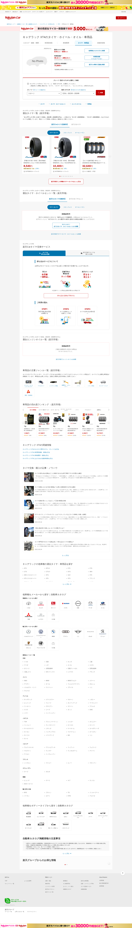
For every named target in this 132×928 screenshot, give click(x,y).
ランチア (48, 750)
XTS (69, 578)
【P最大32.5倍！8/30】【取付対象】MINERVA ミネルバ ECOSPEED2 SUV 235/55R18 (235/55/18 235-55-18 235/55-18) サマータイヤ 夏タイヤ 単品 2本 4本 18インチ (65, 162)
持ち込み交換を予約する (66, 295)
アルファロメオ (29, 747)
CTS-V (48, 571)
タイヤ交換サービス (86, 886)
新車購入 (65, 881)
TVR (25, 721)
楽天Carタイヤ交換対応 (59, 124)
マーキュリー (94, 703)
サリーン (70, 706)
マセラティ (27, 750)
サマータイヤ (54, 132)
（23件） (37, 168)
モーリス (26, 735)
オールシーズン (80, 132)
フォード (48, 703)
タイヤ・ (83, 43)
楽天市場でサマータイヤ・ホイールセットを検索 (66, 234)
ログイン (122, 18)
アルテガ (26, 690)
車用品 (89, 104)
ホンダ (70, 661)
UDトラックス (50, 672)
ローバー (92, 725)
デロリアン (49, 706)
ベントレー (27, 725)
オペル (48, 684)
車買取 (48, 43)
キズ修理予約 (66, 883)
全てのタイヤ (76, 124)
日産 (47, 661)
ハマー (26, 713)
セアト (48, 796)
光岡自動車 (49, 668)
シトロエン (27, 763)
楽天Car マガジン (49, 889)
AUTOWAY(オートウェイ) (32, 171)
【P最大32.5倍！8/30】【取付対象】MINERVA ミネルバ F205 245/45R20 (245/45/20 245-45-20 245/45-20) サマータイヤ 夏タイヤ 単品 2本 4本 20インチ (36, 162)
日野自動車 (93, 668)
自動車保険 (84, 889)
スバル (70, 665)
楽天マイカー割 (49, 892)
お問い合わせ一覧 (19, 911)
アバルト (26, 754)
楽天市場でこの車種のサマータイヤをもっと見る (66, 181)
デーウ (48, 780)
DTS (69, 571)
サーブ (26, 771)
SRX (91, 571)
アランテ (92, 578)
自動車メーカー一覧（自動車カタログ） (27, 24)
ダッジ (70, 709)
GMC (91, 709)
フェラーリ (93, 747)
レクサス (70, 672)
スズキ (92, 665)
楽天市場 (123, 11)
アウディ (26, 684)
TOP (6, 881)
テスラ (26, 709)
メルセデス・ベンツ (30, 687)
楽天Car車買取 (85, 881)
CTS (25, 571)
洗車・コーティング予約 (87, 883)
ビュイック (27, 703)
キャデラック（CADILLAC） (47, 24)
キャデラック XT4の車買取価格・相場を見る (36, 452)
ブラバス (70, 687)
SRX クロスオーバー (30, 575)
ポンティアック (72, 703)
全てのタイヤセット (76, 199)
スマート (92, 680)
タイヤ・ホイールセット (58, 104)
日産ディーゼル (72, 668)
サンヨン (92, 780)
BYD (25, 792)
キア (69, 780)
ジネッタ (48, 728)
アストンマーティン (52, 721)
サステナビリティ (32, 911)
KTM (69, 796)
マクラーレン (72, 732)
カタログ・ (31, 43)
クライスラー (50, 699)
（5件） (65, 168)
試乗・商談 (48, 881)
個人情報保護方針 (104, 883)
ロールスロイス (29, 728)
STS (47, 575)
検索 (101, 92)
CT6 (91, 568)
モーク (26, 738)
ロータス (70, 725)
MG (69, 735)
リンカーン (27, 706)
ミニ (91, 687)
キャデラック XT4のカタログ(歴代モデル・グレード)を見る (41, 449)
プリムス (92, 706)
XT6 (47, 578)
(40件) (45, 435)
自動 (101, 43)
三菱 (91, 661)
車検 (66, 43)
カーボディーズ (94, 728)
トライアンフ (50, 735)
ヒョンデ (26, 780)
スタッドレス (68, 132)
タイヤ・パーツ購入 (68, 886)
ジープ (48, 709)
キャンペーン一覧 (9, 883)
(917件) (89, 435)
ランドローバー (50, 725)
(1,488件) (60, 435)
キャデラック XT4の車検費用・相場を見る (36, 455)
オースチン (93, 732)
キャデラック (28, 699)
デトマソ (92, 750)
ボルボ (48, 771)
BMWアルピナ (72, 680)
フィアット (71, 747)
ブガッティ (93, 763)
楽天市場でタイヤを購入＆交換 (89, 253)
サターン (70, 699)
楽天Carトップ (11, 24)
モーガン (26, 732)
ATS (25, 568)
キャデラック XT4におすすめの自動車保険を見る (38, 458)
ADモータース (28, 784)
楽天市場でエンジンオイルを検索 (66, 359)
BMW (47, 680)
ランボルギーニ (72, 750)
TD (69, 792)
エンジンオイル (76, 104)
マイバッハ (49, 687)
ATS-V (48, 568)
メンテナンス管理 (50, 886)
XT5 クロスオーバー (30, 578)
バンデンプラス (50, 732)
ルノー (70, 763)
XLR (69, 575)
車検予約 (47, 883)
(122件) (74, 435)
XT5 (91, 575)
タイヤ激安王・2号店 (89, 171)
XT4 (59, 24)
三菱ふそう (27, 672)
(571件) (103, 435)
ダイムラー (93, 721)
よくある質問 (27, 881)
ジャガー (70, 721)
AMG (25, 680)
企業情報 (101, 880)
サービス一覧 (8, 911)
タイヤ (42, 104)
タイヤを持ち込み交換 (45, 253)
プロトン (48, 792)
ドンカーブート (94, 792)
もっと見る (65, 555)
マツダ (26, 665)
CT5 (69, 568)
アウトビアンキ (50, 747)
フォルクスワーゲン (74, 684)
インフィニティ (50, 713)
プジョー (48, 763)
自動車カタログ (67, 889)
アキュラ (92, 672)
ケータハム (71, 728)
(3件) (30, 435)
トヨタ (26, 661)
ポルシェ (92, 684)
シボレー (92, 699)
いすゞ (48, 665)
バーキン (26, 796)
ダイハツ (26, 668)
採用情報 (101, 886)
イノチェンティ (50, 754)
